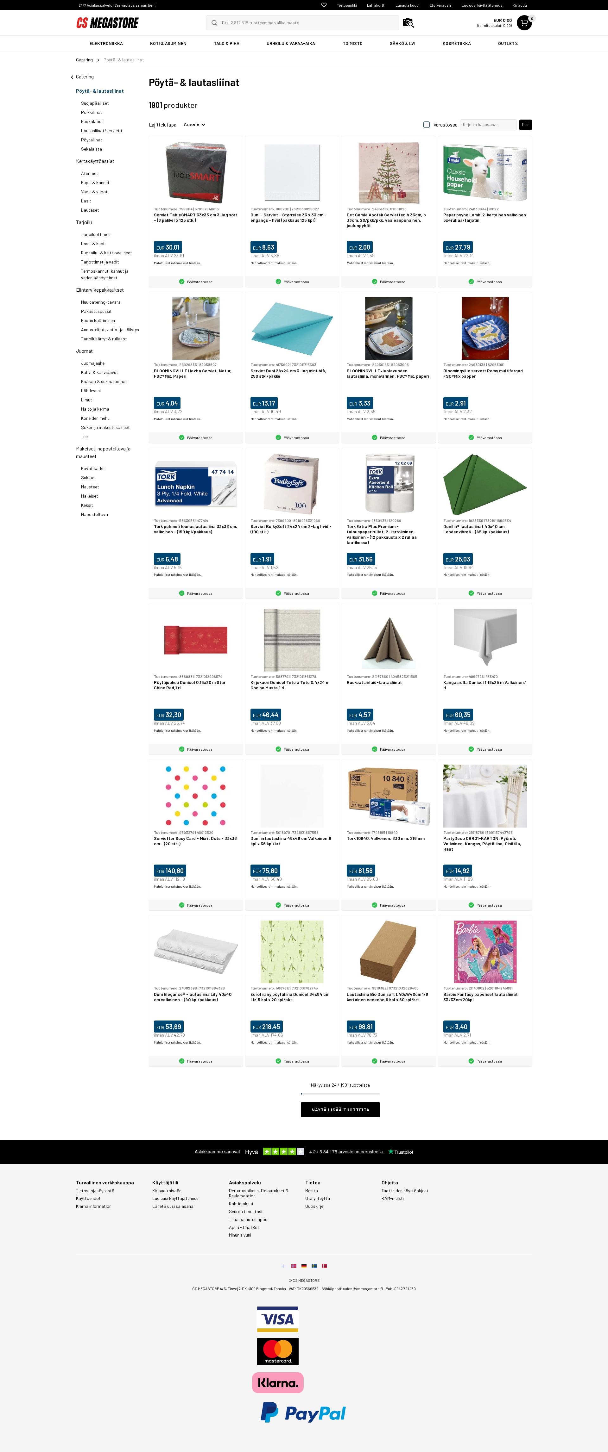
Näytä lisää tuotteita (341, 1109)
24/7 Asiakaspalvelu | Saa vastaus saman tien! (117, 5)
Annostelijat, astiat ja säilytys (110, 329)
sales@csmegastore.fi (363, 1288)
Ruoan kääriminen (98, 320)
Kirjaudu (520, 5)
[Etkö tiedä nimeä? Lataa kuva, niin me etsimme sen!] (408, 23)
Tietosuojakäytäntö (95, 1190)
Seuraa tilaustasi (245, 1211)
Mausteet (90, 486)
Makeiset (89, 496)
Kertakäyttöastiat (95, 161)
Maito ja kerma (95, 409)
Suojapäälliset (95, 103)
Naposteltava (94, 514)
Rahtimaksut (241, 1203)
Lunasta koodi (408, 5)
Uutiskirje (314, 1206)
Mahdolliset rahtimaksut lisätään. (177, 263)
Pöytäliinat (91, 139)
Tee (84, 436)
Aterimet (89, 173)
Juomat (84, 351)
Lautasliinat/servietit (102, 130)
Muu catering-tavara (101, 302)
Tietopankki (347, 5)
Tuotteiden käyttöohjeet (405, 1190)
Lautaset (90, 210)
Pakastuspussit (96, 311)
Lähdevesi (91, 390)
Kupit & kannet (95, 182)
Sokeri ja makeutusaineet (105, 427)
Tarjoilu (84, 222)
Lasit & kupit (93, 243)
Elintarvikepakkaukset (100, 290)
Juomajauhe (92, 363)
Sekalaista (91, 149)
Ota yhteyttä (317, 1198)
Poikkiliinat (91, 112)
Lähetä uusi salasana (172, 1206)
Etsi (525, 124)
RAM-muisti (393, 1198)
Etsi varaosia (441, 5)
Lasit (86, 200)
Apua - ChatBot (244, 1227)
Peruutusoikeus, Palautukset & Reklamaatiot (259, 1193)
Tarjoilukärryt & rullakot (104, 338)
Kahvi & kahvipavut (99, 372)
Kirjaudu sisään (166, 1190)
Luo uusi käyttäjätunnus (482, 5)
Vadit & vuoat (94, 191)
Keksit (87, 505)
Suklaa (87, 477)
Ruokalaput (92, 121)
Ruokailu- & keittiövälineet (106, 252)
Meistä (311, 1190)
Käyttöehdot (88, 1198)
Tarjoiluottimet (95, 234)
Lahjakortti (376, 5)
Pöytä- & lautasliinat (100, 91)
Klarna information (93, 1206)
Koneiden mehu (95, 418)
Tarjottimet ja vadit (100, 261)
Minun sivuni (240, 1235)
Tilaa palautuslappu (248, 1219)
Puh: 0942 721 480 (401, 1288)
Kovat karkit (93, 468)
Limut (86, 399)
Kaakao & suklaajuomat (104, 381)
